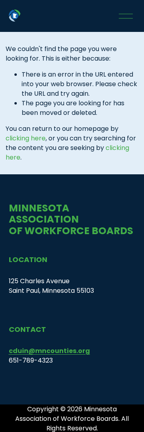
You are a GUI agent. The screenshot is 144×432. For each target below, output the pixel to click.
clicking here (26, 138)
